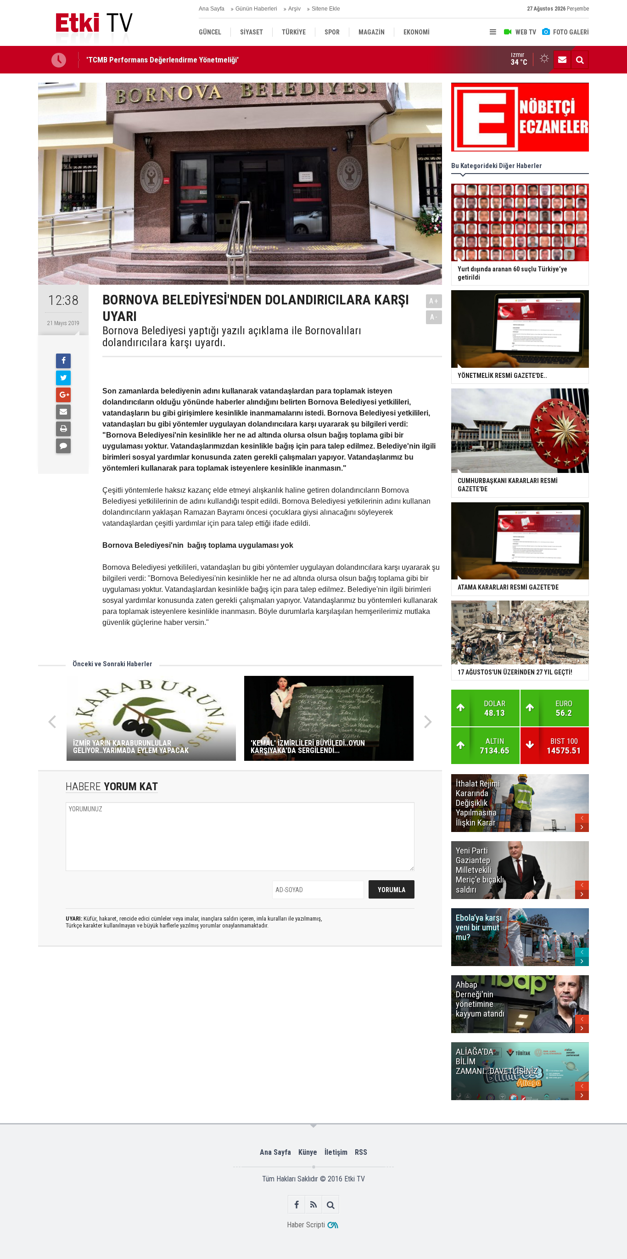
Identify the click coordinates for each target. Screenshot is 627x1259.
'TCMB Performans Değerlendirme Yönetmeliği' (162, 59)
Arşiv (294, 9)
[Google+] (63, 395)
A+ (434, 301)
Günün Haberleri (256, 9)
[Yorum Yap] (63, 445)
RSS (361, 1152)
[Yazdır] (63, 429)
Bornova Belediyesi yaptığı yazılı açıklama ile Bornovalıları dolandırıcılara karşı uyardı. (231, 337)
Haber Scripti (306, 1224)
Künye (307, 1152)
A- (434, 317)
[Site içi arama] (579, 60)
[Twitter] (63, 378)
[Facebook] (63, 361)
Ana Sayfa (211, 9)
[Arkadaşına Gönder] (63, 412)
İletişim (336, 1152)
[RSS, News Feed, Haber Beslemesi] (313, 1205)
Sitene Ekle (326, 9)
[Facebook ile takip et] (296, 1205)
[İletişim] (562, 60)
